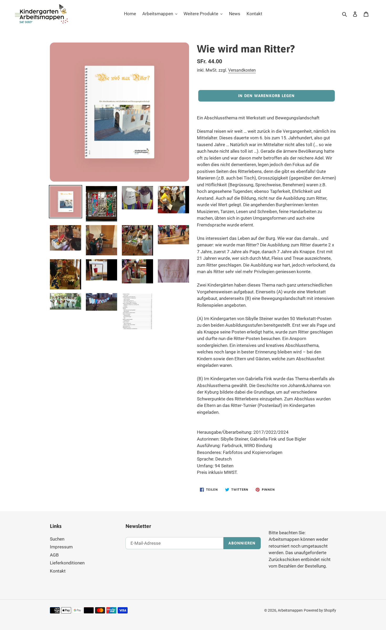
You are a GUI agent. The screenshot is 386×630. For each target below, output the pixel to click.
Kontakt (58, 571)
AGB (54, 555)
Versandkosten (242, 70)
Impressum (61, 546)
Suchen (57, 539)
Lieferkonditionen (67, 562)
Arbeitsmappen (290, 610)
